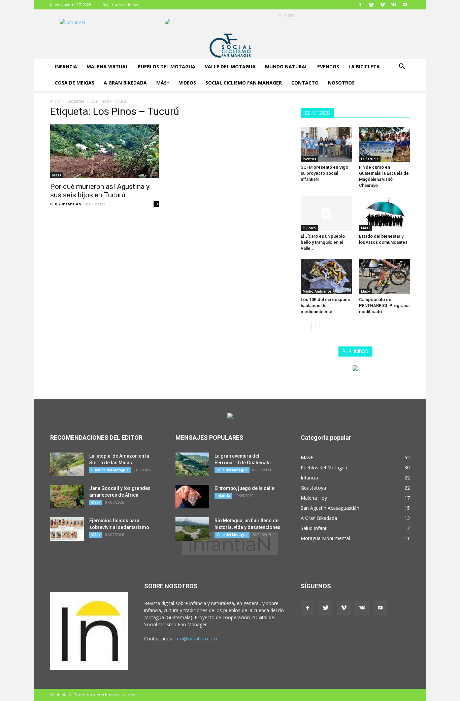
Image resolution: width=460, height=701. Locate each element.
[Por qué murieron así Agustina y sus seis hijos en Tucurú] (104, 151)
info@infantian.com (195, 638)
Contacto (305, 82)
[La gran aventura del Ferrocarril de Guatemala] (192, 464)
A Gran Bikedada (125, 82)
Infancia (66, 66)
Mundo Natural (286, 66)
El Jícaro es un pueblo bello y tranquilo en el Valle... (323, 242)
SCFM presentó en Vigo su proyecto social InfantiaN (324, 173)
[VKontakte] (394, 4)
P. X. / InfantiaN (65, 203)
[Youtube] (405, 4)
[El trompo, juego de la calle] (192, 496)
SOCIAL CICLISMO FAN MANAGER (243, 82)
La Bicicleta (364, 66)
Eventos (328, 66)
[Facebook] (360, 4)
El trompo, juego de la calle (244, 488)
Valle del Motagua (230, 66)
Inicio (55, 101)
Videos (187, 82)
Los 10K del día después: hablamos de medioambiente (326, 305)
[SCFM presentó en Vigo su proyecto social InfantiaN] (326, 144)
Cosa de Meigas (74, 82)
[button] (402, 67)
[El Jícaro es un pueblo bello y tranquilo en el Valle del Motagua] (326, 213)
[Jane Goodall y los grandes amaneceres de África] (67, 496)
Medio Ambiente (317, 291)
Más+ (163, 82)
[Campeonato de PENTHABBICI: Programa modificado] (384, 276)
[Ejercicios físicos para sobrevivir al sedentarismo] (67, 529)
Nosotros (341, 82)
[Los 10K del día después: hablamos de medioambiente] (326, 276)
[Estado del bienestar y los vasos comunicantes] (384, 213)
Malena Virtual (107, 66)
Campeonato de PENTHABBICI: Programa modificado (384, 305)
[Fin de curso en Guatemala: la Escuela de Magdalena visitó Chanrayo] (384, 144)
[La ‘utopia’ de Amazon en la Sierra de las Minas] (67, 464)
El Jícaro (309, 228)
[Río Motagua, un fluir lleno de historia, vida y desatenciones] (192, 529)
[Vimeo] (382, 4)
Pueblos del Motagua (166, 66)
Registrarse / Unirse (120, 4)
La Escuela (370, 159)
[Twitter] (371, 4)
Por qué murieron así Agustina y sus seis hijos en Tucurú (100, 190)
